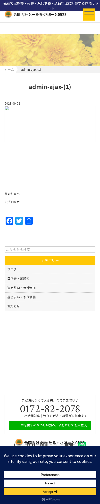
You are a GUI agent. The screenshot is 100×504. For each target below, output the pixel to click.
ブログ (12, 269)
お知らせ (13, 306)
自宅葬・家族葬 (18, 278)
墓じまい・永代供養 (21, 297)
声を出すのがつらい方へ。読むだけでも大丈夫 (53, 425)
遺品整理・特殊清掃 (21, 287)
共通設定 (13, 201)
